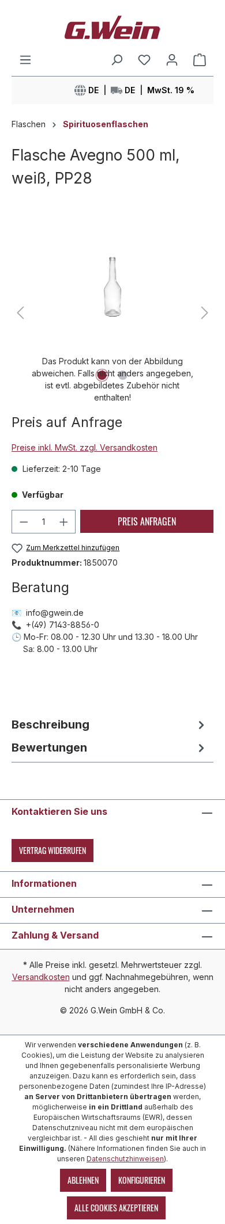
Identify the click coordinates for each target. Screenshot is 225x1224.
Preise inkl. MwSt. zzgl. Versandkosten (85, 447)
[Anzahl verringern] (24, 521)
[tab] (110, 724)
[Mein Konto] (172, 59)
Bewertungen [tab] (49, 747)
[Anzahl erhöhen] (64, 521)
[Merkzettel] (144, 59)
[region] (112, 312)
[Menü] (25, 59)
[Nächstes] (204, 312)
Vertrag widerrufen (52, 850)
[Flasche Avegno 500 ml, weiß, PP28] (112, 287)
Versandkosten (41, 977)
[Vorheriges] (20, 312)
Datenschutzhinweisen (125, 1158)
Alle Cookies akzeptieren (116, 1208)
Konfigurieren (141, 1180)
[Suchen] (116, 59)
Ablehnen (83, 1180)
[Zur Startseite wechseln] (112, 26)
